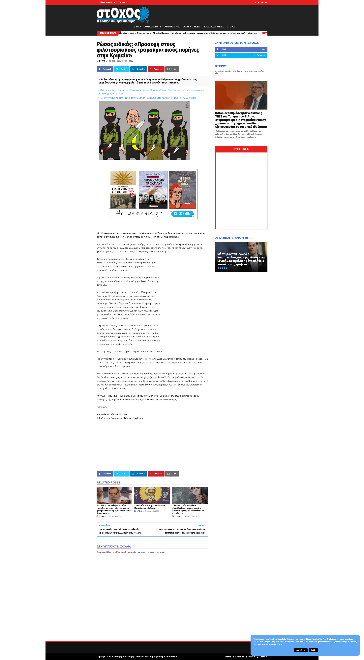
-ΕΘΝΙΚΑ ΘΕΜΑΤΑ (152, 27)
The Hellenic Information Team (112, 414)
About (122, 2)
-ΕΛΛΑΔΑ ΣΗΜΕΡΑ (191, 27)
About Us (239, 657)
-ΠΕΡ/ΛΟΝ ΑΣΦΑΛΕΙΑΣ (213, 27)
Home (228, 657)
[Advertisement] (184, 300)
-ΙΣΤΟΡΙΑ (230, 27)
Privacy (251, 657)
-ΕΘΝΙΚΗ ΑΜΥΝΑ (171, 27)
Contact (263, 657)
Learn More (300, 650)
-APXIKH (137, 27)
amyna (217, 33)
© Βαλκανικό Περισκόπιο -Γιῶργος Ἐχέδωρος (120, 417)
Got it (313, 650)
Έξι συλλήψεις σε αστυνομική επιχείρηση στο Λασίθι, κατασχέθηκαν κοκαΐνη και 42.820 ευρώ (148, 97)
